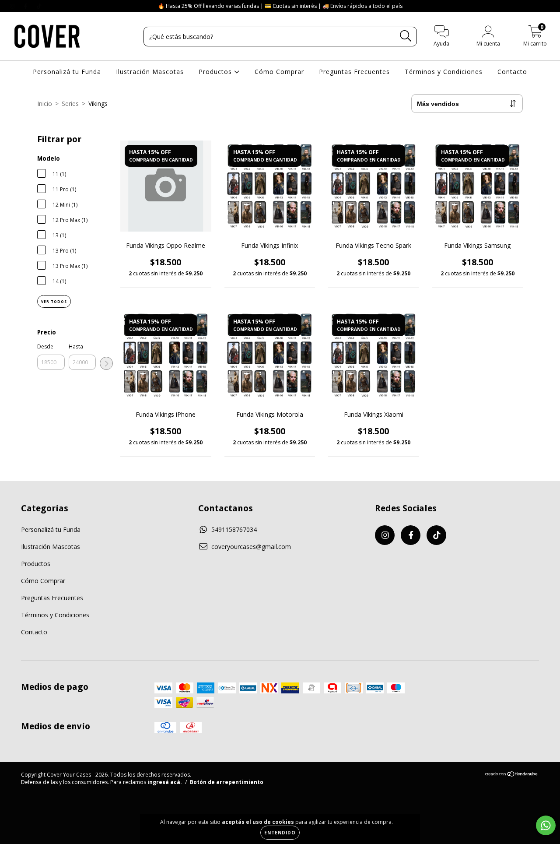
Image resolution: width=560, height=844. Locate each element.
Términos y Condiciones (444, 71)
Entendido (280, 833)
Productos (216, 71)
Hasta (76, 346)
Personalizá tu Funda (67, 71)
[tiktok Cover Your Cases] (39, 6)
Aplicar (106, 363)
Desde (45, 346)
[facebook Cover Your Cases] (26, 6)
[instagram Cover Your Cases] (13, 6)
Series (70, 103)
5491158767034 (234, 529)
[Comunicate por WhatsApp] (546, 825)
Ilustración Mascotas (150, 71)
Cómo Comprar (279, 71)
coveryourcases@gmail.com (251, 546)
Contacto (512, 71)
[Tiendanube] (511, 775)
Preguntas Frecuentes (354, 71)
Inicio (44, 103)
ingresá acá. (164, 782)
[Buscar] (406, 36)
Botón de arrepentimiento (226, 782)
